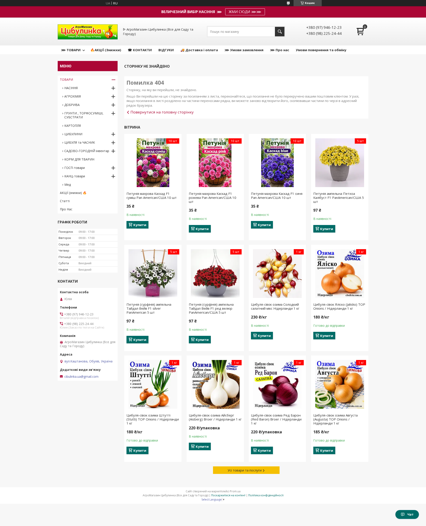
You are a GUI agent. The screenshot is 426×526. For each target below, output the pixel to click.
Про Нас (66, 209)
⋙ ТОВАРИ (71, 50)
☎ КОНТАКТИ (140, 50)
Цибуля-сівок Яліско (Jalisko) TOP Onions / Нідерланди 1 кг (339, 306)
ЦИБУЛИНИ (73, 134)
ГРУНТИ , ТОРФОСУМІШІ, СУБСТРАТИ (83, 115)
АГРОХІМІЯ (72, 96)
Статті (65, 201)
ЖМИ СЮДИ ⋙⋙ (245, 11)
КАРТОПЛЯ (72, 125)
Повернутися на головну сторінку (162, 112)
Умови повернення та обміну (321, 50)
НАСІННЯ (71, 88)
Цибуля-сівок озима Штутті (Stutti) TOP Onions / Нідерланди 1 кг (152, 419)
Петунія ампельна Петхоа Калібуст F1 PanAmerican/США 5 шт (338, 197)
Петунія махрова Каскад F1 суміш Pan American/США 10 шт (151, 195)
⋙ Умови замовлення (244, 50)
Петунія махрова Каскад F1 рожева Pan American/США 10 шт (212, 197)
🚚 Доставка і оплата (199, 50)
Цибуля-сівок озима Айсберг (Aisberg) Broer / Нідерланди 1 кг (215, 417)
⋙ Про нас (279, 50)
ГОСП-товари (74, 168)
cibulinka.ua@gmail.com (81, 377)
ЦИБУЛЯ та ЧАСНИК (79, 142)
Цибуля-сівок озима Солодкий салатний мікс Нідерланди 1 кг (275, 306)
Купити (139, 225)
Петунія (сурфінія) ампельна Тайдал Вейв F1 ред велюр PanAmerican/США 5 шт (211, 308)
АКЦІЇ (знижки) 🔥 (73, 193)
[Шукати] (279, 31)
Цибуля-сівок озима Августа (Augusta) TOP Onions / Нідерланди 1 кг (335, 419)
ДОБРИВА (72, 105)
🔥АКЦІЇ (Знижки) (105, 50)
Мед (67, 184)
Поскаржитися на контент (228, 495)
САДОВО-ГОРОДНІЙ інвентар (86, 151)
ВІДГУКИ (166, 50)
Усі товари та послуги (245, 470)
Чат (410, 514)
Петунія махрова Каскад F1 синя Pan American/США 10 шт (276, 195)
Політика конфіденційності (266, 495)
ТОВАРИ (66, 79)
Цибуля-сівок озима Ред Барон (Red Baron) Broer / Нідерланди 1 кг (276, 419)
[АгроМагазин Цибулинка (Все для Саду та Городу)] (88, 31)
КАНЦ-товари (74, 176)
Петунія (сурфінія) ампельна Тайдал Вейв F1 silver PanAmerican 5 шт (148, 308)
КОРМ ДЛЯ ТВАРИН (79, 159)
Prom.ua (235, 491)
